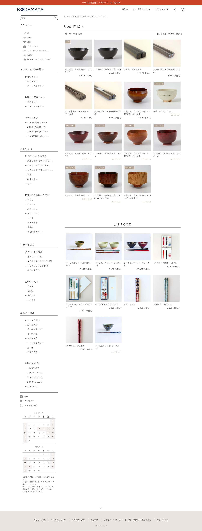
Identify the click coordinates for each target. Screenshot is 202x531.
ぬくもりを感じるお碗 (37, 266)
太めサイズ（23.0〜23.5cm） (41, 170)
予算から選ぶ (31, 118)
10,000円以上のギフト (37, 136)
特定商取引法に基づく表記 (139, 520)
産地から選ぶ (31, 281)
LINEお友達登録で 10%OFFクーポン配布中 (101, 3)
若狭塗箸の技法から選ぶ (37, 195)
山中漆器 (31, 300)
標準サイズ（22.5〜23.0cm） (41, 161)
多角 (29, 175)
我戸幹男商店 (33, 270)
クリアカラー (33, 352)
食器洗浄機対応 (34, 232)
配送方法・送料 (78, 520)
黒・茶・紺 (32, 325)
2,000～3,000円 (34, 382)
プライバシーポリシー (113, 520)
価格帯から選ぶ (89, 16)
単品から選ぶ (76, 16)
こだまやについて (142, 9)
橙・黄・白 (32, 338)
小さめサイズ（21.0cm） (38, 165)
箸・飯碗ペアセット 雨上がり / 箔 (108, 264)
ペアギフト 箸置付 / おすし (165, 263)
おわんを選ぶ (27, 244)
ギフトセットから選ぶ (32, 69)
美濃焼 (30, 291)
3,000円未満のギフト (37, 122)
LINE (25, 396)
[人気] (78, 53)
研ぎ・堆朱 (32, 223)
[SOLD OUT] (167, 95)
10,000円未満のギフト (37, 132)
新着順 (179, 34)
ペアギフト (32, 81)
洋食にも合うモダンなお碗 (39, 261)
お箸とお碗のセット (35, 97)
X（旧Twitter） (31, 405)
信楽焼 (30, 286)
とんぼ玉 (31, 204)
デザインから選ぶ (33, 252)
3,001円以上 (102, 16)
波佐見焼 (31, 295)
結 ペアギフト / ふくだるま (107, 304)
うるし (30, 200)
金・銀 (30, 347)
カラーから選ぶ (32, 320)
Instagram (29, 401)
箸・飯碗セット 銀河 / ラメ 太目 (107, 347)
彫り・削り (32, 209)
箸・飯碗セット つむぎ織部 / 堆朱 (78, 264)
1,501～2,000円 (34, 377)
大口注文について (58, 520)
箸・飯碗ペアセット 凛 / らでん (137, 264)
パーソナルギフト (35, 86)
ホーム (66, 16)
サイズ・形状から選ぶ (36, 156)
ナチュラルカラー (35, 343)
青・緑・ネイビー (35, 329)
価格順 (171, 34)
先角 (29, 184)
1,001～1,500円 (34, 373)
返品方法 (94, 520)
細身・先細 (32, 179)
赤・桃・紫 (32, 334)
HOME (125, 9)
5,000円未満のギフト (37, 127)
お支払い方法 (39, 520)
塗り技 (30, 227)
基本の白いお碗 (34, 256)
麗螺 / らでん (129, 304)
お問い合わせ (161, 9)
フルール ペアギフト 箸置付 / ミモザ (79, 305)
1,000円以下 (33, 368)
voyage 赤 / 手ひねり (75, 346)
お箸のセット (31, 77)
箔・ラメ (31, 218)
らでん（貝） (33, 213)
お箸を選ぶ (26, 149)
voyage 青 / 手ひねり (162, 304)
